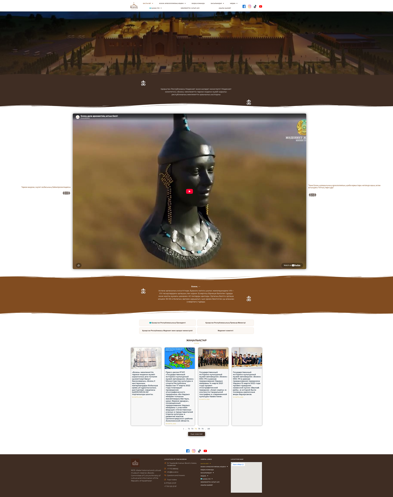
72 (189, 429)
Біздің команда (198, 3)
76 (202, 429)
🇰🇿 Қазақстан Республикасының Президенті (167, 323)
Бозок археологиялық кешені (171, 3)
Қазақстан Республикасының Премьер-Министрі (226, 323)
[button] (196, 434)
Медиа (232, 3)
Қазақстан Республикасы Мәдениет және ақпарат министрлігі (167, 331)
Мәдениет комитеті (225, 331)
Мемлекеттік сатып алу (190, 8)
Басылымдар (216, 3)
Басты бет (147, 3)
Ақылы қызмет (225, 8)
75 (199, 429)
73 (192, 429)
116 (208, 429)
